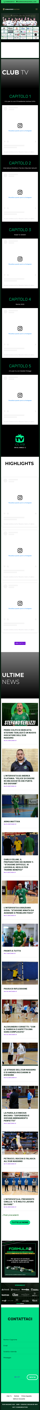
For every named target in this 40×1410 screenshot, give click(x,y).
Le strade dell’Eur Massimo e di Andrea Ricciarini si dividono (20, 1072)
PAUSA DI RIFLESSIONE (15, 989)
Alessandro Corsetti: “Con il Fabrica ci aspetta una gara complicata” (19, 1029)
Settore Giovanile (19, 1399)
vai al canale (19, 447)
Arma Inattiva (12, 821)
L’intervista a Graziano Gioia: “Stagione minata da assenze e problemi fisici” (19, 910)
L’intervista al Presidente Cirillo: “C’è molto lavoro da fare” (19, 1202)
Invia (32, 1377)
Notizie (16, 1396)
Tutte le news (20, 1222)
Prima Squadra (26, 1396)
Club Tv (9, 1396)
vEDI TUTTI (19, 643)
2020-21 (14, 740)
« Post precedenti (10, 1215)
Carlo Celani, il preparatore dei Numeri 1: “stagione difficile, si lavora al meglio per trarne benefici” (18, 864)
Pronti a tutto (12, 951)
